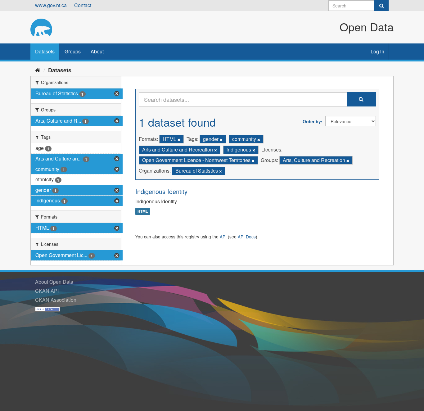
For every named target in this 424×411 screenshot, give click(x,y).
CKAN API (47, 290)
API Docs (247, 236)
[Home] (37, 70)
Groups (73, 51)
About (97, 51)
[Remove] (179, 139)
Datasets (45, 51)
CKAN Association (55, 299)
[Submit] (381, 5)
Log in (377, 51)
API (223, 236)
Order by (312, 121)
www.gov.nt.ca (51, 5)
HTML (143, 211)
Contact (82, 5)
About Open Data (54, 281)
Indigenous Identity (161, 191)
